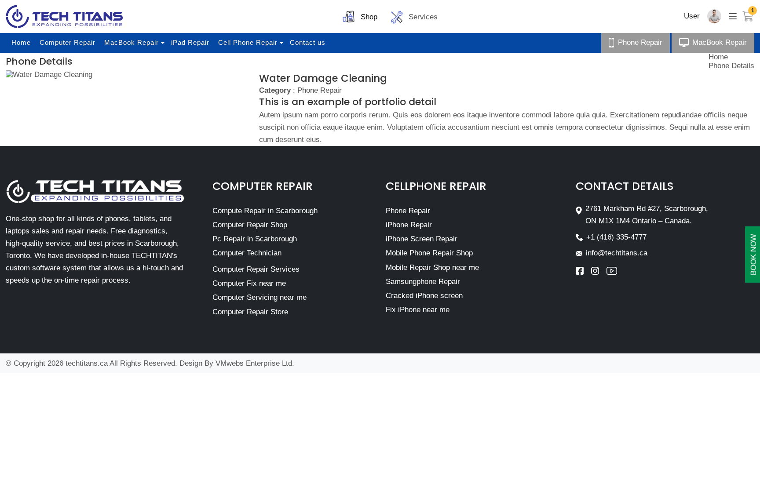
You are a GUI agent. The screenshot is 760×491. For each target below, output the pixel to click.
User (692, 16)
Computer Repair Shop (249, 225)
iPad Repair (190, 42)
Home (21, 42)
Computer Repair (67, 42)
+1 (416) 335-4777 (616, 237)
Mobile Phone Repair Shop (429, 253)
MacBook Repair (131, 42)
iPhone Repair (409, 225)
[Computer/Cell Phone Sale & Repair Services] (64, 16)
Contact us (307, 42)
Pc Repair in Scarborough (254, 239)
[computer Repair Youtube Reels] (612, 271)
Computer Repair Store (250, 312)
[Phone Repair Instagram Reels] (599, 271)
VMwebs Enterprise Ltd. (255, 363)
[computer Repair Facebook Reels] (583, 271)
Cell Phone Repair (248, 42)
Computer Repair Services (256, 269)
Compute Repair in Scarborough (265, 211)
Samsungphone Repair (423, 281)
